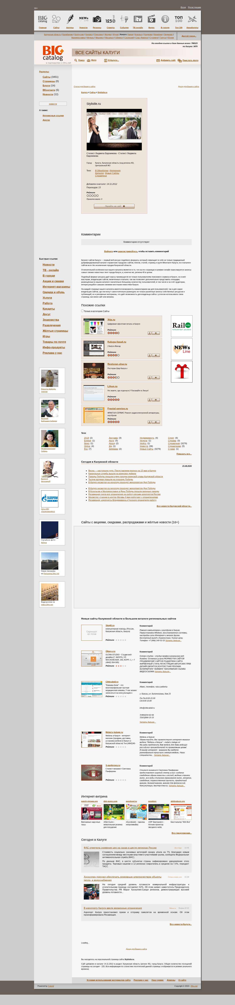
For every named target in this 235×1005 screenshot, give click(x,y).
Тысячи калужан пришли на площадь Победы (110, 479)
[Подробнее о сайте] (93, 326)
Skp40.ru (110, 625)
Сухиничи (154, 38)
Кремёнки (158, 34)
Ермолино (98, 34)
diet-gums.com (110, 801)
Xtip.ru (111, 319)
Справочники (174, 446)
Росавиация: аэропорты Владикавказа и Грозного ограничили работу (122, 500)
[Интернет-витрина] (181, 372)
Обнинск (119, 38)
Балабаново (67, 34)
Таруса (163, 38)
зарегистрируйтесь (127, 251)
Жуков (116, 34)
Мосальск (109, 38)
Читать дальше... (173, 640)
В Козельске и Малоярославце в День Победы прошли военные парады (123, 491)
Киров (130, 34)
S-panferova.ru (113, 765)
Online (87, 446)
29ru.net (194, 986)
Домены (171, 980)
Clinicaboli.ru (112, 682)
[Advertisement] (53, 183)
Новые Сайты (112, 173)
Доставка (113, 438)
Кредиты (49, 308)
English (87, 441)
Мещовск (99, 38)
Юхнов (171, 38)
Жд (110, 446)
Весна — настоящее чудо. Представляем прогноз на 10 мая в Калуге (122, 470)
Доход (112, 443)
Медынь (90, 38)
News (86, 443)
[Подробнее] (91, 812)
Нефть (143, 443)
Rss (86, 449)
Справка (172, 441)
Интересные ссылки (53, 115)
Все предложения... (182, 833)
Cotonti (51, 986)
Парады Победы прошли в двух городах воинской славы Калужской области (125, 476)
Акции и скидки (53, 281)
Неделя (143, 441)
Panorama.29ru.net (51, 573)
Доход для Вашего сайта (188, 86)
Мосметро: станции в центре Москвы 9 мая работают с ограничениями (123, 497)
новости (53, 104)
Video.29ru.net (47, 604)
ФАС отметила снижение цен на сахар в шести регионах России (120, 847)
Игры (46, 336)
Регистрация (194, 7)
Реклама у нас (52, 352)
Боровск (89, 34)
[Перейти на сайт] (114, 129)
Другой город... (189, 36)
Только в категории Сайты (96, 311)
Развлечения (52, 325)
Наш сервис (158, 980)
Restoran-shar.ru (117, 364)
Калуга (44, 542)
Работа (47, 303)
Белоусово (79, 34)
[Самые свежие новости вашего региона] (181, 349)
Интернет (115, 170)
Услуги (47, 297)
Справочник (101, 176)
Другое (46, 120)
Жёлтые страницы (55, 330)
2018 (86, 438)
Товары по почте (54, 341)
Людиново (168, 34)
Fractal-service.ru (118, 408)
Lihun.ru (113, 386)
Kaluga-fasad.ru (117, 341)
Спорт (171, 438)
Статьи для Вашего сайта (84, 86)
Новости (48, 94)
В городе (49, 275)
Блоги (46, 85)
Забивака (113, 449)
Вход (183, 7)
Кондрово (148, 34)
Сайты (47, 76)
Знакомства (51, 319)
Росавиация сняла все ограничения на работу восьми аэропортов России (124, 494)
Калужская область (52, 34)
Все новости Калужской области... (174, 506)
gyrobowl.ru (131, 801)
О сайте (182, 980)
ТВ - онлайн (51, 270)
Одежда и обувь (54, 292)
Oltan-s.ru (110, 651)
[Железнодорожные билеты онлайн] (182, 336)
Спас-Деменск (141, 38)
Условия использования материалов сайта (109, 980)
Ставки (171, 449)
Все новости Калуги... (181, 924)
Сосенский (129, 38)
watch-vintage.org (89, 801)
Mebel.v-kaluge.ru (114, 732)
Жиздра (108, 34)
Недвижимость (147, 438)
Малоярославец (78, 38)
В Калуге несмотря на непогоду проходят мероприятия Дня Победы (122, 482)
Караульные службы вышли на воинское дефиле (112, 473)
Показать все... (184, 454)
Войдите (108, 251)
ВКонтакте (49, 90)
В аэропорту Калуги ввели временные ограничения (113, 908)
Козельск (139, 34)
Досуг (47, 314)
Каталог (99, 173)
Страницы (49, 81)
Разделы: (44, 71)
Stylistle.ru (102, 92)
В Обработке (102, 170)
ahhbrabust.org (178, 801)
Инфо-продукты (54, 347)
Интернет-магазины (56, 286)
